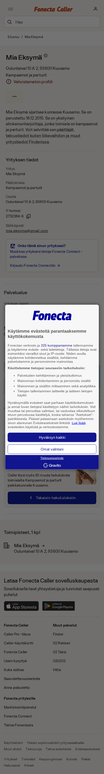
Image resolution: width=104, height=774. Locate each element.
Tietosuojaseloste (52, 458)
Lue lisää (79, 423)
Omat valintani (52, 449)
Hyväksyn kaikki (52, 437)
